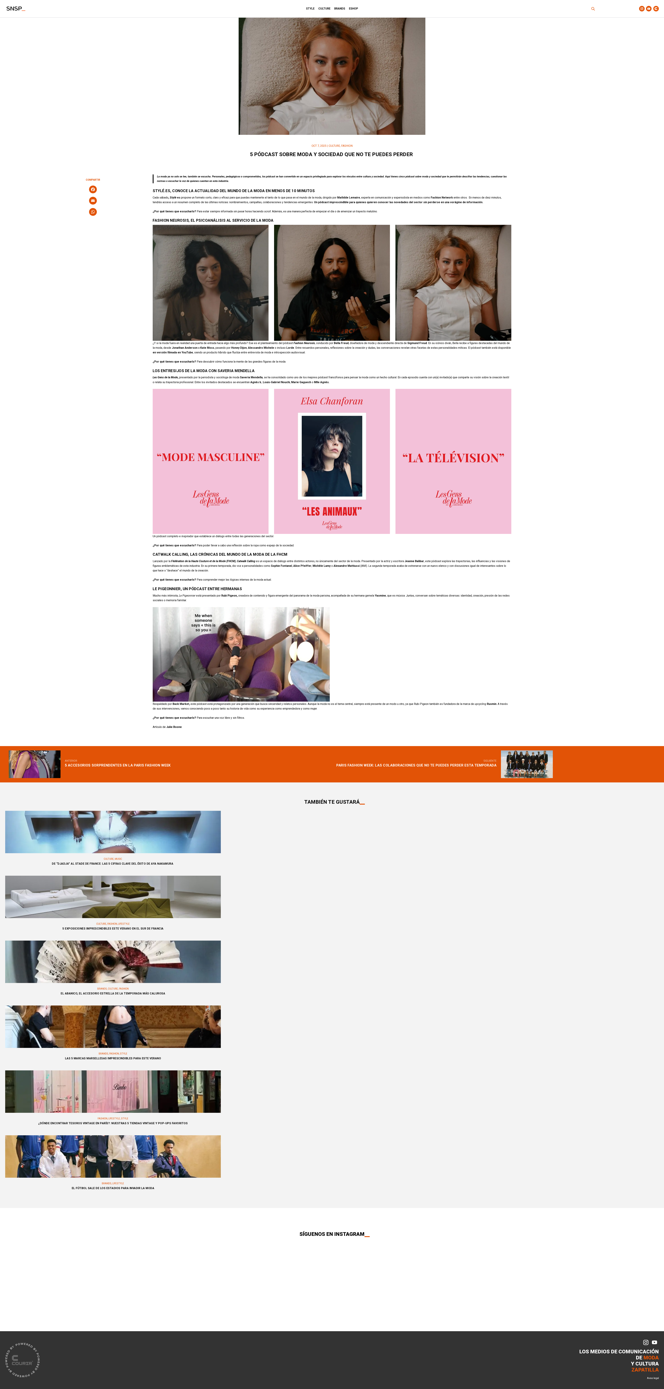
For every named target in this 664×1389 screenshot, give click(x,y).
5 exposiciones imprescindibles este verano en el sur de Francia (113, 928)
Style (310, 8)
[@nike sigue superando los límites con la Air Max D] (111, 1286)
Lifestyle (124, 923)
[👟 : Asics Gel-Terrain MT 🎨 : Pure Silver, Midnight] (389, 1266)
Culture (324, 8)
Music (118, 859)
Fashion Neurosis (171, 220)
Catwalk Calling (170, 554)
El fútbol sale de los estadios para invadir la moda (113, 1188)
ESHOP (353, 8)
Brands (339, 8)
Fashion (347, 145)
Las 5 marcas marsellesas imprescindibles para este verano (113, 1058)
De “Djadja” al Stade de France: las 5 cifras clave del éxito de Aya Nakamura (113, 863)
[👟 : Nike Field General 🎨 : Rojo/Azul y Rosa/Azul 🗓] (500, 1266)
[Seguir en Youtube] (649, 8)
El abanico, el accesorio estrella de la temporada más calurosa (113, 993)
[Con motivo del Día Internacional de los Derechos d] (277, 1266)
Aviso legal (653, 1378)
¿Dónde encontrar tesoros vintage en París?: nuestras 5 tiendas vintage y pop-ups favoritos (113, 1123)
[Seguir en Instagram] (642, 8)
